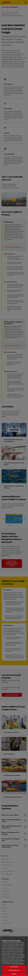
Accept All (14, 974)
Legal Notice (21, 963)
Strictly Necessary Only (14, 970)
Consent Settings (14, 966)
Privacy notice (15, 963)
